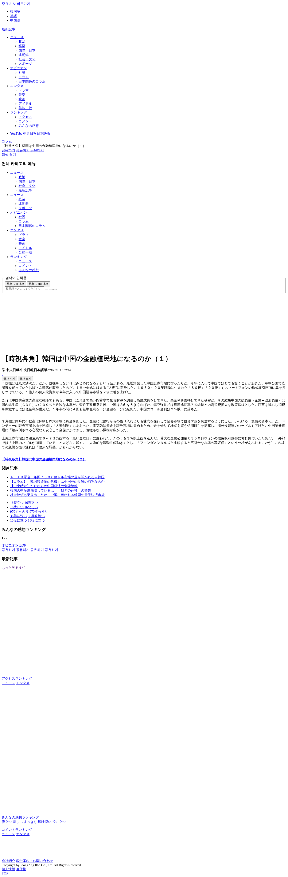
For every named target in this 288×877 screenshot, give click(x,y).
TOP (5, 873)
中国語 (15, 20)
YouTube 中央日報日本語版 (30, 133)
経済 (22, 46)
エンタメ (17, 86)
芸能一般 (25, 108)
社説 (22, 72)
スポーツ (25, 63)
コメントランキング (17, 829)
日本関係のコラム (32, 81)
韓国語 (15, 11)
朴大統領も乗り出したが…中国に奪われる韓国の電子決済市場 (57, 495)
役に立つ (59, 822)
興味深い (44, 822)
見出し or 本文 (15, 283)
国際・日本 (27, 50)
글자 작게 (9, 378)
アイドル (25, 103)
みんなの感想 (29, 125)
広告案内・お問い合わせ (34, 861)
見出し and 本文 (38, 283)
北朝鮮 (24, 55)
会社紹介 (8, 861)
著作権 (21, 869)
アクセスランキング (17, 678)
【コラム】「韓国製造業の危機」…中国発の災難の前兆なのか (57, 481)
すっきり (30, 822)
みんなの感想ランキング (20, 817)
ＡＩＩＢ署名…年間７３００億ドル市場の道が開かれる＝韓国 (57, 477)
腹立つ (7, 822)
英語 (13, 16)
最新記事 (8, 29)
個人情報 (8, 869)
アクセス (25, 117)
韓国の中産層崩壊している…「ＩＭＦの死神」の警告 (50, 490)
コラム (24, 77)
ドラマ (24, 90)
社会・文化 (27, 59)
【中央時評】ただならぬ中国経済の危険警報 (44, 486)
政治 (22, 41)
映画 (22, 99)
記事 (14, 545)
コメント (25, 121)
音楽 (22, 94)
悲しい (18, 822)
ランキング (18, 112)
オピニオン (18, 68)
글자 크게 (25, 378)
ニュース (17, 37)
